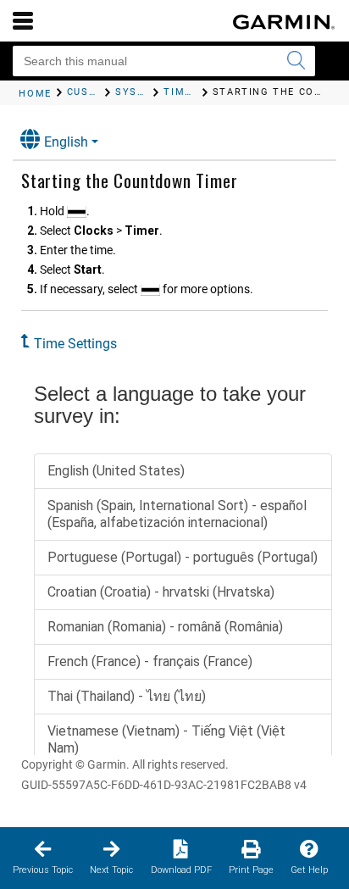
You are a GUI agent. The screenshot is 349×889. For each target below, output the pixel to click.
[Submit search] (295, 61)
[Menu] (23, 20)
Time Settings (75, 344)
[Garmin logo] (284, 22)
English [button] (66, 142)
